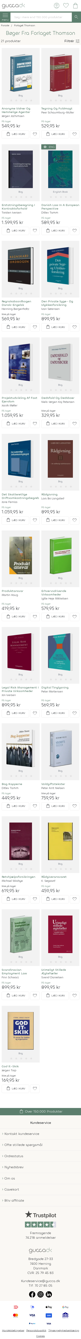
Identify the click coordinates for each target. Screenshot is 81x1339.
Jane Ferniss (9, 502)
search (76, 17)
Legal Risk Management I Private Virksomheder (20, 689)
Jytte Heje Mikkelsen (54, 598)
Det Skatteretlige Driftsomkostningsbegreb (20, 496)
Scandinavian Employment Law (14, 971)
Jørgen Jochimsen (13, 116)
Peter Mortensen (52, 691)
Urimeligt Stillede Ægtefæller (53, 971)
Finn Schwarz (10, 977)
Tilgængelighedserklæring (63, 1330)
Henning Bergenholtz (15, 309)
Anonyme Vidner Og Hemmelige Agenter (16, 110)
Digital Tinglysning (55, 687)
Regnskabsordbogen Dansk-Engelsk (16, 303)
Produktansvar (12, 591)
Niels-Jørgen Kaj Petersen (57, 402)
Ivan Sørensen (50, 309)
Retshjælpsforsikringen (18, 877)
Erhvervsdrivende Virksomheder (53, 592)
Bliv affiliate (14, 1200)
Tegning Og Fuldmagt (56, 108)
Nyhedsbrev (13, 1167)
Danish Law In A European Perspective (60, 206)
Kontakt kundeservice (21, 1134)
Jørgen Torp (9, 1070)
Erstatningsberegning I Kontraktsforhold (18, 206)
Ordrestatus (13, 1156)
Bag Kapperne (12, 784)
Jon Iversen (9, 695)
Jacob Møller (9, 405)
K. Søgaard (48, 881)
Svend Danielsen (52, 977)
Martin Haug (10, 595)
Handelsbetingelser (13, 1330)
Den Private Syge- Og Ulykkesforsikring (57, 303)
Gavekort (11, 1189)
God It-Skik (10, 1066)
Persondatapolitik (36, 1330)
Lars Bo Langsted (52, 498)
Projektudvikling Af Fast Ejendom (19, 399)
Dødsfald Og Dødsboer (57, 398)
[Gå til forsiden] (40, 1250)
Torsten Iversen (11, 212)
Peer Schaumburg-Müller (57, 112)
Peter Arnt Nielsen (53, 788)
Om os (9, 1178)
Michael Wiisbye (12, 881)
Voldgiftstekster (53, 784)
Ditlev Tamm (49, 212)
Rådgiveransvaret (54, 877)
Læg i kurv (15, 134)
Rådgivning (49, 494)
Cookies (40, 1336)
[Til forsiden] (13, 5)
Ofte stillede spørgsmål (23, 1145)
